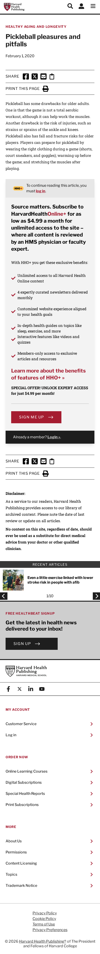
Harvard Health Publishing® (42, 941)
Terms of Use (44, 924)
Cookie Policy (44, 919)
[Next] (95, 596)
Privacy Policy (45, 913)
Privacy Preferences (50, 930)
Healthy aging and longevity (36, 26)
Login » (53, 437)
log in (40, 191)
